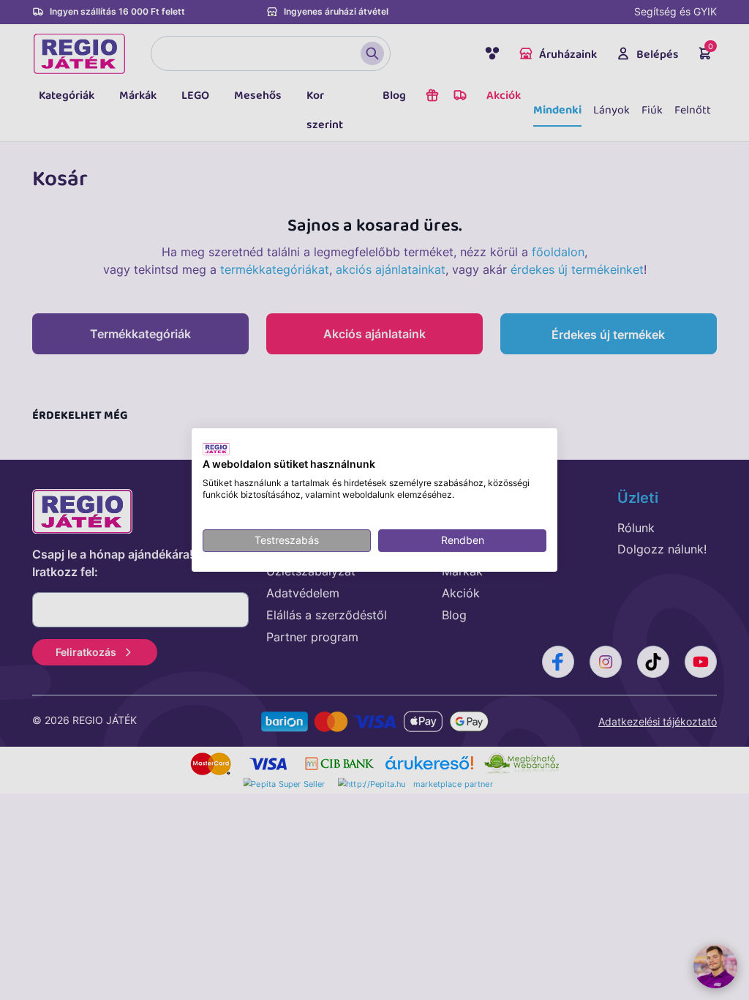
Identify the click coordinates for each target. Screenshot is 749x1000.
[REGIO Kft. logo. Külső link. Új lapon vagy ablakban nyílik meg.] (216, 448)
